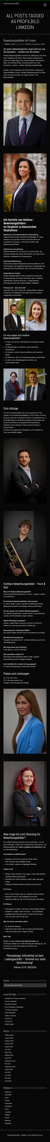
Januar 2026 (9, 1038)
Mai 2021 (8, 1064)
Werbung (8, 1120)
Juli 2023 (8, 1049)
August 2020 (9, 1069)
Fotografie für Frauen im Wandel (15, 998)
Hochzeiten (8, 1103)
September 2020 (10, 1067)
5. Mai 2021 (28, 44)
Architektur (8, 1095)
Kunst (6, 1109)
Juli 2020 (8, 1072)
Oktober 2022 (9, 1055)
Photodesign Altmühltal (11, 3)
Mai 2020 (8, 1078)
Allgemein (7, 44)
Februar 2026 (9, 1035)
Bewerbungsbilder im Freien (19, 40)
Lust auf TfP (8, 1021)
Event (6, 1098)
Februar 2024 (9, 1044)
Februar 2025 (9, 1041)
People (13, 44)
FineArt (7, 1100)
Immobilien (8, 1106)
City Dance (8, 1018)
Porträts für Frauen (11, 1004)
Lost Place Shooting (11, 1010)
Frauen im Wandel (11, 1001)
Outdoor (7, 1115)
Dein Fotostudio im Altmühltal (14, 1007)
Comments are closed (38, 44)
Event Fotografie (10, 1013)
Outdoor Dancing (10, 1016)
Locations (8, 1112)
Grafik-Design (9, 1024)
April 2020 (8, 1081)
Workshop (8, 1123)
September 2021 (10, 1061)
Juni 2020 (8, 1075)
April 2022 (8, 1058)
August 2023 (9, 1047)
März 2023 (8, 1052)
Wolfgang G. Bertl (26, 1135)
